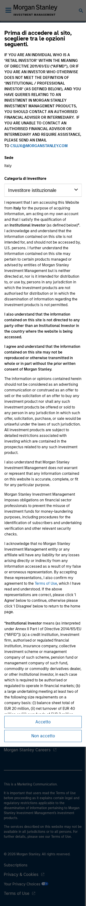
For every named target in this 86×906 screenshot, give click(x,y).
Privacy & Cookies (21, 874)
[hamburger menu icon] (8, 10)
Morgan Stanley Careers (27, 749)
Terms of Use (46, 583)
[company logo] (35, 10)
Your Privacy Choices (22, 884)
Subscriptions (15, 865)
